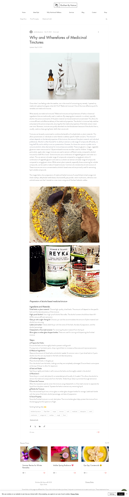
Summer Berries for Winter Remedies (32, 466)
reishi (90, 411)
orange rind (43, 415)
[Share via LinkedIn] (40, 426)
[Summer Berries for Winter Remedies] (34, 454)
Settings (112, 494)
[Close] (127, 493)
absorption (83, 411)
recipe (54, 411)
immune (61, 411)
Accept (121, 494)
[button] (106, 19)
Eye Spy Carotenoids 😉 (93, 465)
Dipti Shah (46, 411)
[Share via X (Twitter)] (35, 426)
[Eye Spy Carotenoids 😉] (95, 454)
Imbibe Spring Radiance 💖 (63, 465)
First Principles (34, 19)
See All (107, 443)
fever (64, 415)
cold (68, 411)
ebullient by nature (36, 411)
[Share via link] (44, 426)
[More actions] (98, 32)
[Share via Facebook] (30, 426)
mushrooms (34, 415)
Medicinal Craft (47, 19)
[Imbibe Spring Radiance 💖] (64, 454)
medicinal (74, 411)
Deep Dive (23, 19)
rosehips (51, 415)
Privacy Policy (75, 494)
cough (58, 415)
